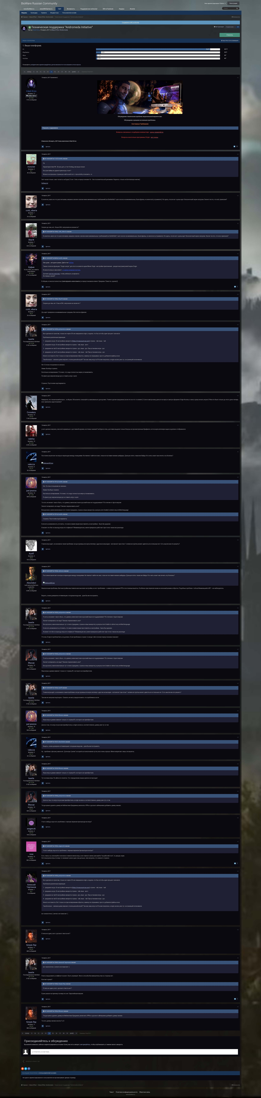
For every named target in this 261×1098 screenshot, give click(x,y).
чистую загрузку (54, 274)
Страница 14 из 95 (87, 71)
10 (37, 71)
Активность (71, 9)
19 (69, 71)
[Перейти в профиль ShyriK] (31, 230)
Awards (132, 9)
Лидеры (121, 9)
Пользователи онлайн (69, 13)
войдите (33, 64)
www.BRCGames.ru (46, 9)
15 (54, 71)
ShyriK (31, 240)
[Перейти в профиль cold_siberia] (31, 201)
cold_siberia (31, 210)
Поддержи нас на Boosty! (88, 9)
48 (238, 27)
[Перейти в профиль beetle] (31, 331)
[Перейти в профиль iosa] (31, 846)
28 (226, 52)
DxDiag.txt (44, 183)
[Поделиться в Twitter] (25, 1068)
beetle (60, 158)
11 (40, 71)
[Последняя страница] (78, 72)
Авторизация (219, 27)
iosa (31, 854)
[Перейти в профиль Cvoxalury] (31, 403)
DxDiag (71, 262)
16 (58, 71)
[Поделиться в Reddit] (22, 1068)
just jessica (62, 329)
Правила (44, 13)
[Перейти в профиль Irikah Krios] (24, 28)
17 (62, 71)
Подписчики (229, 27)
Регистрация (233, 3)
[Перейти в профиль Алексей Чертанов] (31, 876)
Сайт (59, 9)
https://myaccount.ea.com (80, 341)
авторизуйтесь (85, 1044)
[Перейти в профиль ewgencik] (31, 822)
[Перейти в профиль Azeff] (31, 545)
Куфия (31, 267)
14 (51, 71)
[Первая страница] (24, 72)
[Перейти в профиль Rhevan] (31, 654)
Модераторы (54, 13)
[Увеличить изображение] (140, 97)
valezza (31, 464)
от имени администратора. (71, 270)
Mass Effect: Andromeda (60, 30)
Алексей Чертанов (31, 885)
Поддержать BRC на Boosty (130, 22)
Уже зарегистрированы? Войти (214, 3)
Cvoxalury (31, 412)
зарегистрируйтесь (45, 64)
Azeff (31, 553)
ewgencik (31, 828)
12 (44, 71)
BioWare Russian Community (39, 3)
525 (226, 49)
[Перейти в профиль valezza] (31, 457)
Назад (29, 71)
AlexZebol (31, 583)
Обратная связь (144, 1092)
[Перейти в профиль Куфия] (31, 259)
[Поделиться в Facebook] (28, 1068)
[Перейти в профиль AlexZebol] (31, 573)
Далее (74, 71)
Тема (111, 1092)
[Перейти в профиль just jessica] (31, 482)
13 (47, 71)
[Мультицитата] (42, 146)
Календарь (34, 13)
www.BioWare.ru (29, 9)
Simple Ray (31, 945)
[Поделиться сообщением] (237, 77)
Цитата (48, 146)
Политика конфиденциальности (126, 1092)
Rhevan (31, 663)
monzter (31, 167)
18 (65, 71)
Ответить (230, 35)
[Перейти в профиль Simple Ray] (31, 936)
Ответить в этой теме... (42, 1052)
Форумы (24, 13)
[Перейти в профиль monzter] (31, 159)
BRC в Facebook (108, 9)
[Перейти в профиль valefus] (31, 430)
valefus (31, 439)
